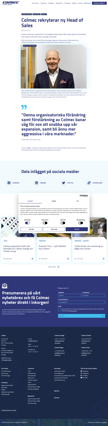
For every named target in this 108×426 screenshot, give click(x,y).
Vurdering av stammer (61, 378)
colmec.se (57, 343)
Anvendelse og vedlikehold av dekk (64, 376)
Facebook (85, 371)
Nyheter (74, 3)
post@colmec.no (60, 353)
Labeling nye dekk (59, 371)
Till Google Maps (6, 360)
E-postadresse (63, 299)
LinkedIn (85, 375)
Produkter (51, 3)
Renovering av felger (34, 387)
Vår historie (4, 373)
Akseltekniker (32, 376)
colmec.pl (84, 355)
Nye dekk (4, 387)
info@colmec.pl (86, 353)
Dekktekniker (32, 373)
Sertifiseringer (5, 376)
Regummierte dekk (7, 385)
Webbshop (87, 3)
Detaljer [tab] (54, 201)
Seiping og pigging (33, 389)
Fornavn (61, 292)
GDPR (60, 306)
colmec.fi (83, 343)
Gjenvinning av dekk (34, 399)
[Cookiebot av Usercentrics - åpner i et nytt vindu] (81, 196)
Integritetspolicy (6, 410)
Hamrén (103, 422)
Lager (29, 382)
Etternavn (85, 292)
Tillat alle (76, 229)
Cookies (14, 410)
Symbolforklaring (59, 380)
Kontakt (80, 3)
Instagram (86, 373)
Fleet (29, 371)
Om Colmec (35, 3)
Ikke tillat (31, 229)
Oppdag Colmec (99, 3)
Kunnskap (67, 3)
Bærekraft (59, 3)
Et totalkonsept (6, 371)
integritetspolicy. (72, 311)
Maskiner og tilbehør (7, 392)
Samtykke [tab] (30, 201)
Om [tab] (78, 201)
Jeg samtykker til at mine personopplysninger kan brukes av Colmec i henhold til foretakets (83, 310)
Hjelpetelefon (32, 384)
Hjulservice (31, 378)
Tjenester (43, 3)
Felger (3, 390)
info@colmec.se (32, 341)
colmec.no (57, 355)
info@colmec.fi (85, 341)
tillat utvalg (54, 229)
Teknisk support (32, 380)
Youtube (85, 378)
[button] (13, 182)
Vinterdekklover (59, 373)
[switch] (45, 223)
